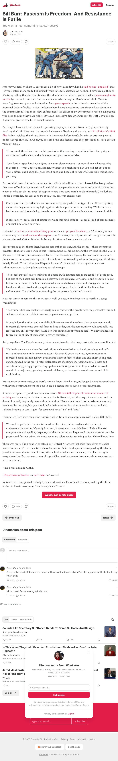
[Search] (112, 619)
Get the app (74, 746)
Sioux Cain (12, 567)
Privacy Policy (82, 705)
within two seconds (95, 393)
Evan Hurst (20, 636)
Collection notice (86, 739)
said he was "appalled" (96, 87)
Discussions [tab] (26, 619)
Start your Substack (50, 746)
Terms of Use (74, 702)
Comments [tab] (9, 539)
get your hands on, (76, 231)
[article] (59, 634)
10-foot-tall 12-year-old (71, 393)
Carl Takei (39, 475)
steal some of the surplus (37, 235)
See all (8, 692)
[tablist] (15, 540)
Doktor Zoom (16, 31)
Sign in (110, 4)
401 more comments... (11, 604)
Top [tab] (6, 619)
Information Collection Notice (58, 705)
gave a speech (62, 103)
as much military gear (40, 231)
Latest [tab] (14, 619)
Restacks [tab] (22, 539)
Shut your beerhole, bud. (15, 632)
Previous (14, 517)
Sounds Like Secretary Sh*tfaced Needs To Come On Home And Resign (48, 628)
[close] (88, 652)
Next (106, 517)
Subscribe (96, 5)
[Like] (5, 42)
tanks (20, 231)
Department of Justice (16, 475)
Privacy (64, 739)
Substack (43, 754)
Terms (73, 739)
